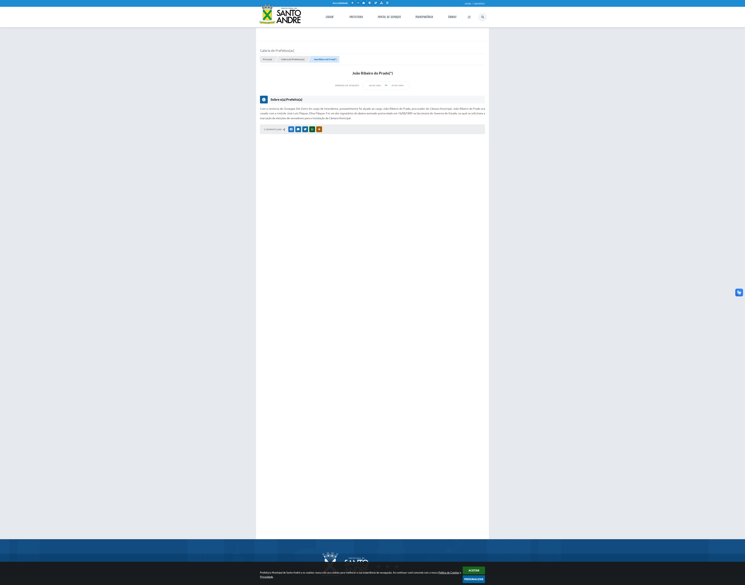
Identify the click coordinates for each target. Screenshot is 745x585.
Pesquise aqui (482, 17)
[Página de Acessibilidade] (387, 2)
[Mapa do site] (381, 2)
